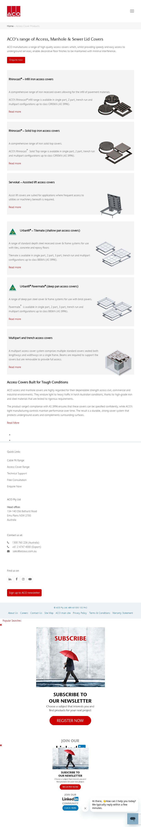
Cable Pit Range (15, 460)
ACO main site (63, 613)
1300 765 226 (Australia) (25, 542)
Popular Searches (10, 620)
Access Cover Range (18, 467)
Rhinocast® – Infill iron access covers (31, 79)
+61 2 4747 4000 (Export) (26, 547)
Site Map (48, 613)
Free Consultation (16, 480)
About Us (13, 613)
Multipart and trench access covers (30, 338)
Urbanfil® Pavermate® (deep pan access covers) (49, 286)
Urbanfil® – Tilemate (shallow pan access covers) (50, 231)
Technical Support (17, 473)
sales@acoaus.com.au (24, 551)
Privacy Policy (80, 613)
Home (10, 26)
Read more (15, 111)
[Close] (1, 625)
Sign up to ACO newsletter (24, 592)
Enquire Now (14, 486)
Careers (24, 613)
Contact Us (36, 613)
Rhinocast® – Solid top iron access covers (34, 131)
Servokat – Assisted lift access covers (32, 182)
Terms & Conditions (99, 613)
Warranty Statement (122, 613)
